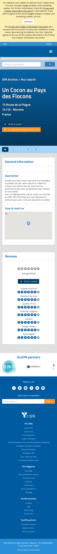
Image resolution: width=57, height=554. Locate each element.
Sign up (49, 401)
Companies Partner (28, 524)
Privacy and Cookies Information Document (29, 9)
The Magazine (28, 466)
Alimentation (28, 485)
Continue (28, 21)
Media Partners (28, 528)
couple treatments (28, 439)
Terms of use (35, 550)
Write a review (14, 124)
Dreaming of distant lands (28, 460)
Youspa (28, 414)
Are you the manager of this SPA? (23, 129)
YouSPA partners (28, 520)
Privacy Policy (22, 550)
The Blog (28, 492)
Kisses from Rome (28, 449)
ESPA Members (28, 435)
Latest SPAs (28, 428)
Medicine (28, 482)
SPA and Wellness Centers (29, 474)
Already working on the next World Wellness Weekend (28, 442)
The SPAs (28, 423)
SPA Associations (28, 531)
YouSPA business (28, 498)
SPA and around (28, 478)
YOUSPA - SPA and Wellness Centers (9, 50)
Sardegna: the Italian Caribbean (28, 446)
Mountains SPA (28, 453)
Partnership (28, 514)
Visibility (28, 503)
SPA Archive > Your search (19, 79)
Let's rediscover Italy (28, 457)
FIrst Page (28, 471)
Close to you (28, 431)
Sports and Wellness (28, 489)
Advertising (28, 510)
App (28, 506)
